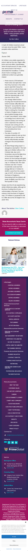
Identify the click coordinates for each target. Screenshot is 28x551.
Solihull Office (8, 485)
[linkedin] (16, 442)
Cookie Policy (9, 548)
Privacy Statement (17, 548)
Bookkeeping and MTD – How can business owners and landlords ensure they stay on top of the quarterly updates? (13, 269)
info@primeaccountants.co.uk (15, 435)
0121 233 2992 (10, 467)
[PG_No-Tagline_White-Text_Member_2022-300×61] (14, 447)
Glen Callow (19, 208)
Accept (14, 536)
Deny (14, 541)
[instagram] (5, 442)
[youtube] (12, 442)
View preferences (14, 545)
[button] (25, 522)
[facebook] (9, 442)
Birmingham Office (10, 460)
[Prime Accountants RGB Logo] (8, 11)
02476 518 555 (10, 481)
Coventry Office (9, 472)
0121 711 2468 (10, 492)
